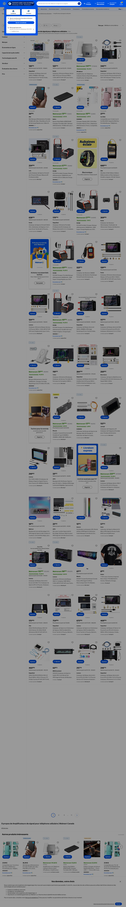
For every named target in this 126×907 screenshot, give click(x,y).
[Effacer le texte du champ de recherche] (75, 3)
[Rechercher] (79, 3)
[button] (100, 3)
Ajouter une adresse (21, 22)
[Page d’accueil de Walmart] (4, 3)
